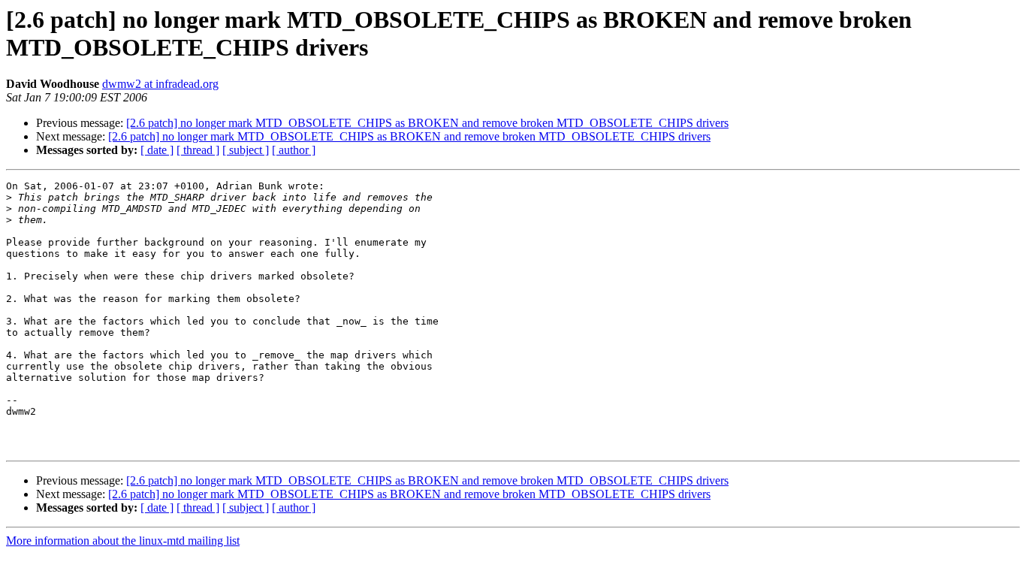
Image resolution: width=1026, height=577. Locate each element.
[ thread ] (198, 149)
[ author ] (293, 149)
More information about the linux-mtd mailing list (123, 540)
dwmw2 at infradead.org (160, 83)
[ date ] (157, 149)
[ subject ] (245, 149)
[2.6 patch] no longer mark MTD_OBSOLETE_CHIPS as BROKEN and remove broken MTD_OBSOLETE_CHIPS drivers (427, 122)
